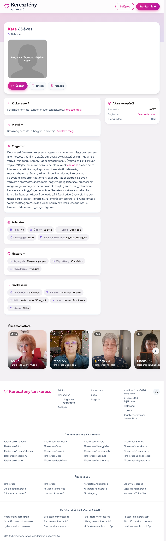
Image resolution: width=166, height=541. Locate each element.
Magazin (95, 399)
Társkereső (50, 483)
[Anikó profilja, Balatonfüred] (27, 349)
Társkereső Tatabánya (55, 460)
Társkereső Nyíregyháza (96, 446)
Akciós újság (90, 493)
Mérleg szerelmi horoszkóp (98, 521)
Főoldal (62, 390)
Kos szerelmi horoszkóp (16, 516)
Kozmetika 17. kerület (135, 493)
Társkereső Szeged (134, 441)
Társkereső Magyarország (137, 460)
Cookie (128, 410)
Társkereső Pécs (12, 446)
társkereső (10, 483)
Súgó (94, 394)
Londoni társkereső (54, 493)
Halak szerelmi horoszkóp (137, 526)
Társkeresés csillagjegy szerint (82, 509)
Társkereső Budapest (15, 441)
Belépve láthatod (147, 114)
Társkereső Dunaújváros (96, 460)
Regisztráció (148, 6)
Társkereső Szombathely (97, 451)
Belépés (125, 6)
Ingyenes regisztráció (69, 401)
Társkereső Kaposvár (95, 455)
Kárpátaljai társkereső (95, 488)
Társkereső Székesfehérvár (18, 451)
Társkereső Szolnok (54, 451)
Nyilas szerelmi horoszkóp (17, 526)
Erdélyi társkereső (133, 483)
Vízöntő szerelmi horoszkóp (98, 526)
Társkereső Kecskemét (136, 446)
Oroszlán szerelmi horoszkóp (19, 521)
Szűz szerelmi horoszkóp (56, 521)
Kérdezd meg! (73, 109)
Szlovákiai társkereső (15, 493)
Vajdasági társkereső (135, 488)
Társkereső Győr (52, 446)
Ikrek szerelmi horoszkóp (97, 516)
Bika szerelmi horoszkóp (56, 516)
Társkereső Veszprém (15, 455)
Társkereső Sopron (14, 460)
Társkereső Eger (52, 455)
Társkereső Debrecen (55, 441)
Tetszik (38, 85)
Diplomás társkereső (15, 488)
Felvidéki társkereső (54, 488)
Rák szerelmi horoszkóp (136, 516)
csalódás (72, 165)
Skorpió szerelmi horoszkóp (138, 521)
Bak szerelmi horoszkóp (56, 526)
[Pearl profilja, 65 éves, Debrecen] (69, 349)
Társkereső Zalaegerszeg (137, 455)
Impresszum (97, 390)
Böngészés (64, 394)
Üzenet (17, 85)
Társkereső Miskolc (94, 441)
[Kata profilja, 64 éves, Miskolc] (111, 349)
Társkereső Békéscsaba (136, 451)
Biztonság (129, 405)
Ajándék (57, 85)
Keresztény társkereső (96, 483)
